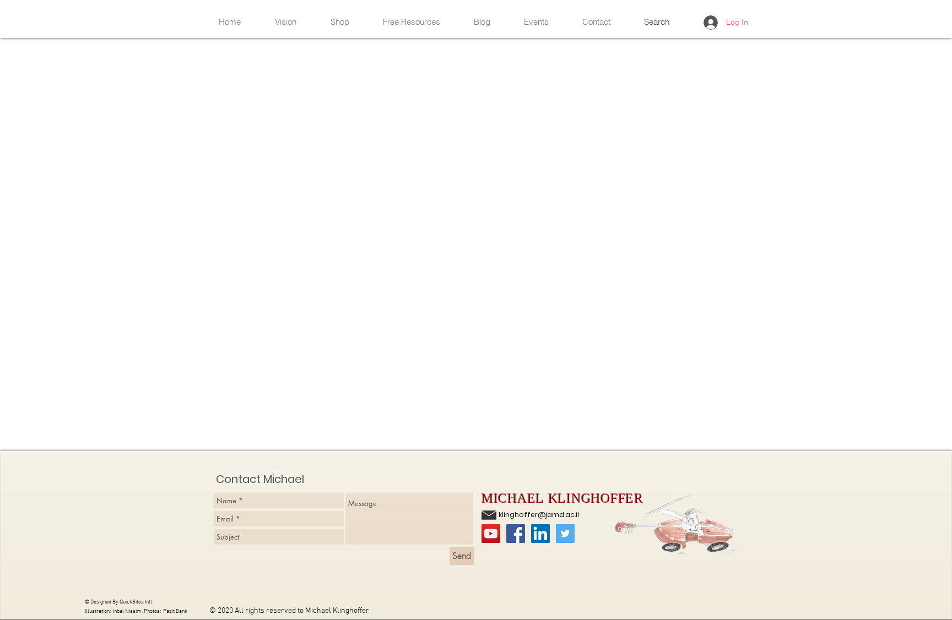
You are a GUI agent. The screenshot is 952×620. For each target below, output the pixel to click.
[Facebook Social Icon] (515, 533)
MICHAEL (515, 498)
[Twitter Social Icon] (565, 533)
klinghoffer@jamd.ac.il (539, 514)
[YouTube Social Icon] (491, 533)
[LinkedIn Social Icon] (540, 533)
